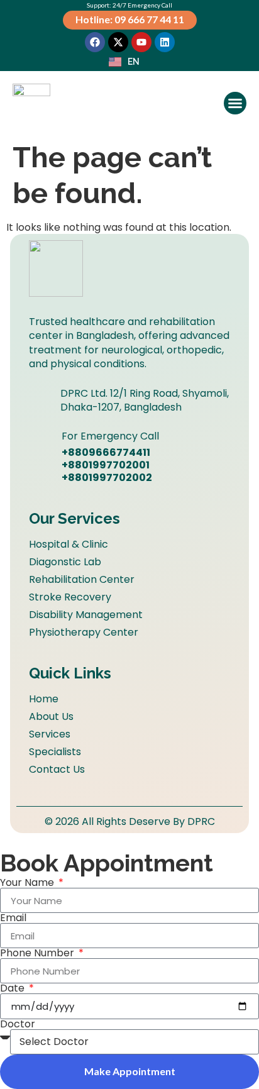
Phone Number (38, 953)
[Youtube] (141, 42)
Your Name (28, 883)
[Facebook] (95, 42)
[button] (235, 103)
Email (13, 918)
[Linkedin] (165, 42)
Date (13, 988)
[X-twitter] (118, 42)
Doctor (17, 1024)
